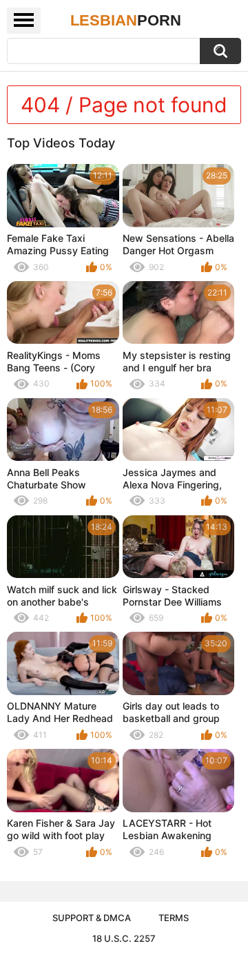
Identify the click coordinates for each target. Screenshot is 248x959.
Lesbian (125, 20)
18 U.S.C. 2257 (124, 938)
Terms (173, 917)
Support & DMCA (91, 917)
